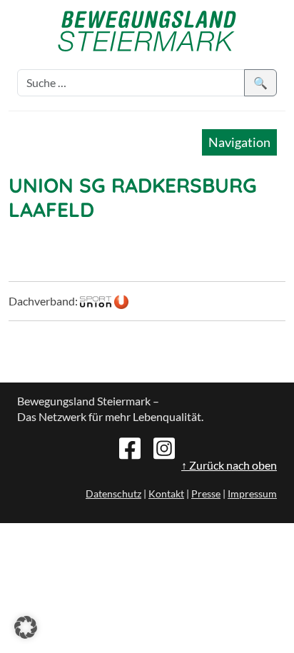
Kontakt (166, 493)
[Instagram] (164, 446)
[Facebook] (130, 446)
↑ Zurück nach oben (229, 465)
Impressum (252, 493)
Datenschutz (113, 493)
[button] (25, 627)
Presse (205, 493)
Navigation (239, 142)
